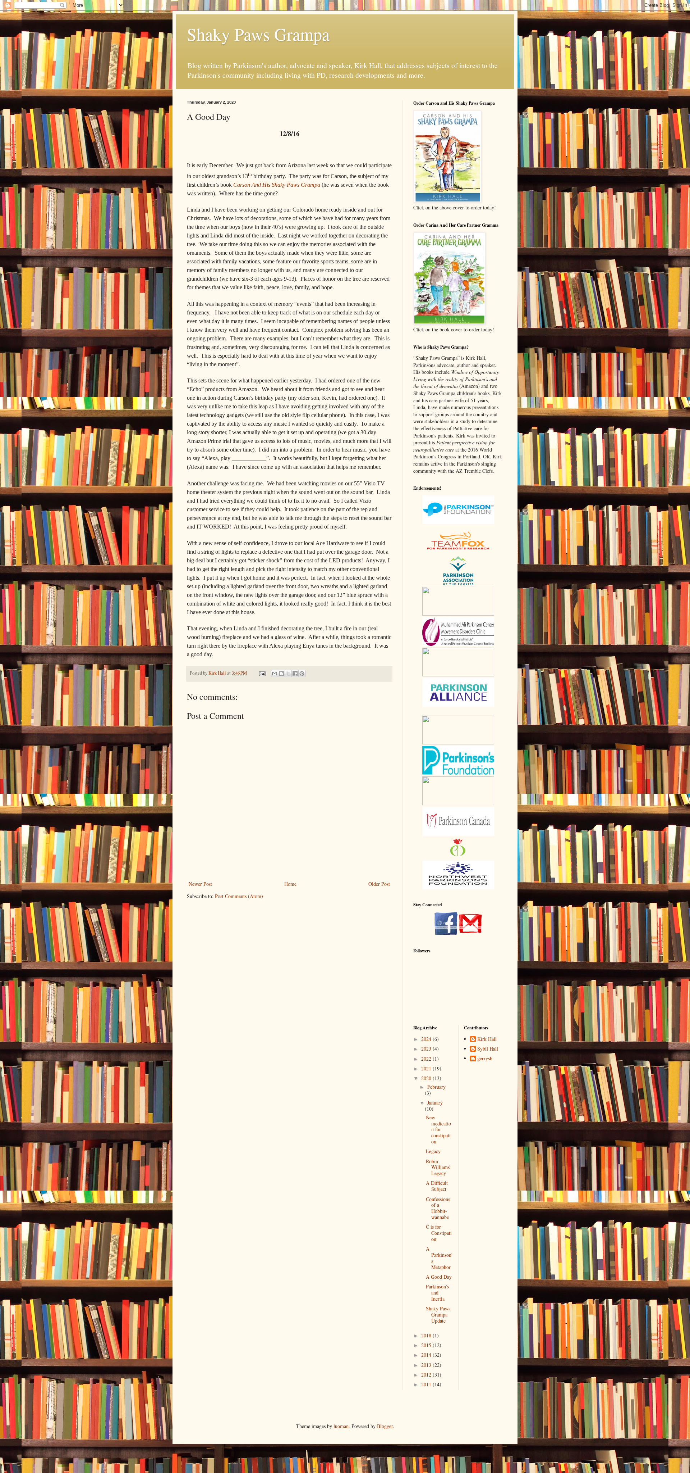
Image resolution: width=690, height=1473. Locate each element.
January (435, 1102)
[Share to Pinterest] (301, 673)
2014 (427, 1354)
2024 (427, 1038)
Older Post (379, 883)
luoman (341, 1426)
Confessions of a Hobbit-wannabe (438, 1208)
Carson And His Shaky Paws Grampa (276, 185)
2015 (427, 1345)
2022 (427, 1058)
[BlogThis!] (281, 673)
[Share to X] (288, 673)
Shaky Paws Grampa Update (438, 1314)
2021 (427, 1068)
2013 (427, 1364)
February (436, 1086)
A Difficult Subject (437, 1185)
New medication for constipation (438, 1129)
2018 (427, 1335)
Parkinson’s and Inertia (437, 1292)
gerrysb (484, 1059)
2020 (427, 1078)
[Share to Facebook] (295, 673)
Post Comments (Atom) (239, 896)
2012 (427, 1374)
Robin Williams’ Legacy (438, 1167)
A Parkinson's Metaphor (439, 1257)
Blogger (385, 1426)
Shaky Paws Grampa (258, 33)
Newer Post (200, 883)
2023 (427, 1048)
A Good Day (439, 1276)
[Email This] (274, 673)
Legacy (433, 1151)
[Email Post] (262, 673)
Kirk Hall (487, 1039)
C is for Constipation (439, 1232)
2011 (427, 1384)
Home (290, 883)
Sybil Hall (487, 1049)
